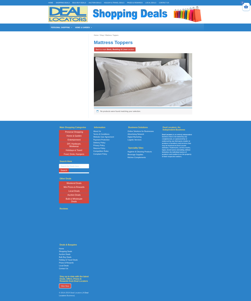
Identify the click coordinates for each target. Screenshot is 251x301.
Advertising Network (136, 134)
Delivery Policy (99, 143)
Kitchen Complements (137, 157)
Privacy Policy (99, 145)
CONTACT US (164, 3)
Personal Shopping (60, 27)
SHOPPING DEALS (63, 3)
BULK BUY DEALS (79, 3)
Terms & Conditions (101, 134)
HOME (50, 3)
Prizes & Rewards (66, 263)
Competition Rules (101, 151)
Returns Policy (99, 148)
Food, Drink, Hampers (74, 154)
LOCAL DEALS (150, 3)
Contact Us (63, 268)
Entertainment (74, 140)
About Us (97, 131)
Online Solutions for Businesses (141, 131)
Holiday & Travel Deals (68, 260)
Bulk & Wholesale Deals (74, 200)
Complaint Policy (100, 154)
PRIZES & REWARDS (135, 3)
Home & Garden (82, 27)
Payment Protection (101, 140)
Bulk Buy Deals (65, 257)
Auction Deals (74, 195)
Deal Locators (167, 135)
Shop (102, 35)
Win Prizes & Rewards (74, 187)
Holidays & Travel (74, 150)
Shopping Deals (65, 251)
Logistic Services (134, 140)
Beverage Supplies (135, 154)
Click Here (65, 286)
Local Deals (74, 191)
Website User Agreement (103, 137)
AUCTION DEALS (95, 3)
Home (96, 35)
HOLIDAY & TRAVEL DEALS (114, 3)
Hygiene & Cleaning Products (140, 152)
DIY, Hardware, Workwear (74, 145)
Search (64, 170)
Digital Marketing (134, 137)
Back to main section (115, 49)
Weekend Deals (74, 183)
